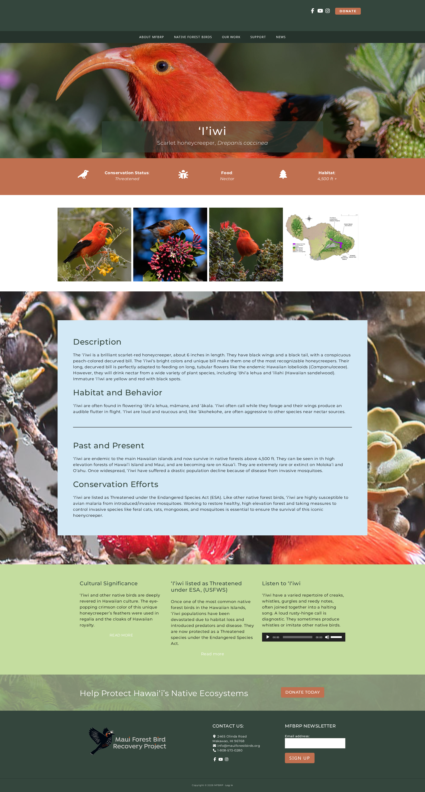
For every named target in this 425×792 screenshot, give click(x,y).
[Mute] (327, 637)
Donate (348, 11)
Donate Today (302, 692)
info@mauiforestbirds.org (238, 746)
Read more (121, 635)
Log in (229, 785)
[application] (303, 637)
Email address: (297, 736)
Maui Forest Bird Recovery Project (97, 15)
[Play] (268, 637)
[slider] (337, 637)
